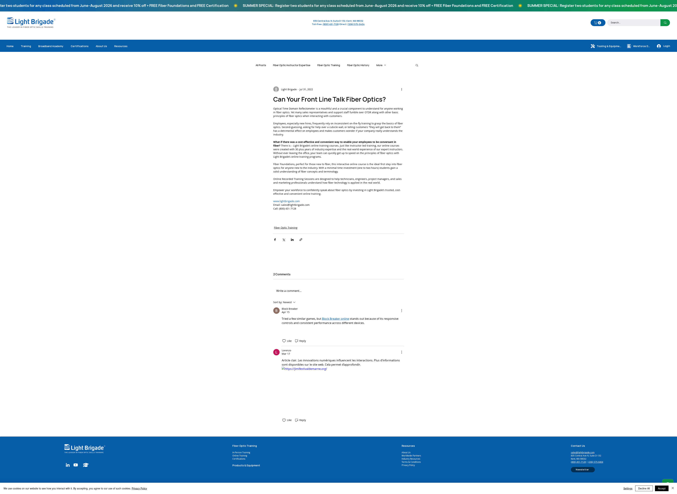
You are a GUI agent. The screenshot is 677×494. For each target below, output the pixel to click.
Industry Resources (411, 458)
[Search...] (665, 22)
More (379, 65)
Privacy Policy (408, 465)
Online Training (240, 455)
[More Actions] (402, 310)
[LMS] (86, 465)
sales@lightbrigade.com (582, 452)
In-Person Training (241, 452)
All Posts (261, 65)
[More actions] (402, 89)
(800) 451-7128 (578, 461)
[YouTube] (75, 465)
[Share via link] (301, 239)
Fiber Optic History (358, 65)
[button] (598, 22)
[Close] (673, 488)
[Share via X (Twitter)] (283, 239)
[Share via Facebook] (275, 239)
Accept (662, 488)
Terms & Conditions (411, 461)
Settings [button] (627, 488)
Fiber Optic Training (328, 65)
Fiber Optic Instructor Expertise (291, 65)
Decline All (644, 488)
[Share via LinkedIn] (292, 239)
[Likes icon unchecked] (284, 341)
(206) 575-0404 (356, 24)
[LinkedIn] (67, 465)
